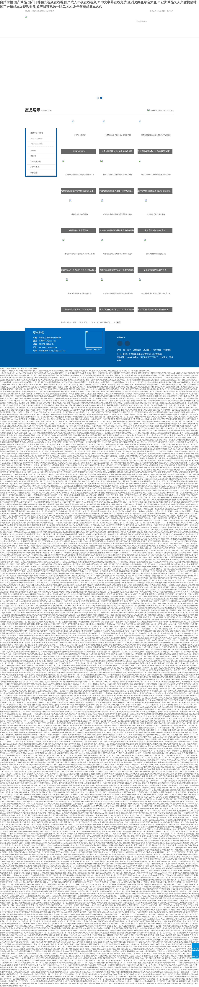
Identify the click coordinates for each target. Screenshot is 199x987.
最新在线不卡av (58, 401)
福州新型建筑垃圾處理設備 (155, 270)
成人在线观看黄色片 (65, 518)
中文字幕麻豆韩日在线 (64, 732)
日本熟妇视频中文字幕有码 (150, 421)
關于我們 (52, 33)
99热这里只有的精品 (31, 514)
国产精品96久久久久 (47, 601)
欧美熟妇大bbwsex (108, 398)
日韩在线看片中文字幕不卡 (102, 663)
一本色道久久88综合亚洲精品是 (37, 571)
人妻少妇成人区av (16, 463)
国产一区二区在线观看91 (158, 751)
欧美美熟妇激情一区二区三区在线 (132, 458)
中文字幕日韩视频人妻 (72, 576)
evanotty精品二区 (60, 709)
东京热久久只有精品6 (183, 606)
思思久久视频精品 (166, 461)
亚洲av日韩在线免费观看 (26, 424)
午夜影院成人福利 (72, 573)
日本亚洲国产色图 (144, 737)
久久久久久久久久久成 (123, 679)
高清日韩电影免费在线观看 (102, 543)
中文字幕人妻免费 (150, 596)
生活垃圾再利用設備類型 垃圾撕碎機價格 (117, 310)
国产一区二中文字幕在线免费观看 (56, 631)
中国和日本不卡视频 (151, 467)
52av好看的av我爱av (164, 728)
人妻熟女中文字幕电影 (23, 428)
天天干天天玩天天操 (99, 502)
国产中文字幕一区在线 (103, 447)
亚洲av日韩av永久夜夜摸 (139, 751)
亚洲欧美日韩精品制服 (55, 590)
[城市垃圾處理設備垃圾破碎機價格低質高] (116, 252)
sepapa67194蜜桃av (83, 477)
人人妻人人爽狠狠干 (128, 649)
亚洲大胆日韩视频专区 (98, 624)
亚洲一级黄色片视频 (7, 755)
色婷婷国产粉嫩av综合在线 (146, 631)
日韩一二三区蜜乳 (108, 548)
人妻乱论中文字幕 (144, 463)
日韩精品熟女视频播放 (31, 601)
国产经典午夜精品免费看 (19, 454)
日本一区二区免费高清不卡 (45, 385)
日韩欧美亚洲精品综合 (52, 382)
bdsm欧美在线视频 (129, 693)
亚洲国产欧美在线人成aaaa (43, 396)
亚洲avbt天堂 (151, 389)
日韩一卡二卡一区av (112, 458)
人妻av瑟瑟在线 (19, 649)
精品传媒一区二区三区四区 (100, 424)
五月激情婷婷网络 (63, 742)
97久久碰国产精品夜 (137, 465)
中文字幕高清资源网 (94, 518)
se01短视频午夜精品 (43, 502)
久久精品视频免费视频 (65, 389)
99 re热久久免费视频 (100, 380)
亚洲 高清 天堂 (39, 592)
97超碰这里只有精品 (118, 532)
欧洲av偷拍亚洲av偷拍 (8, 723)
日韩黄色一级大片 (119, 375)
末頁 (101, 322)
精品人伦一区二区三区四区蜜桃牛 (68, 486)
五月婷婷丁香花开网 (126, 626)
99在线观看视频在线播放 (59, 479)
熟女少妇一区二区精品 (186, 467)
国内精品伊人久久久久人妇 (46, 477)
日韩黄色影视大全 (23, 493)
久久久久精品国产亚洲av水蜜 (171, 532)
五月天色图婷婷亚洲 (68, 626)
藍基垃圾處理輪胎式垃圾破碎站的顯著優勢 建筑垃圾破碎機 (155, 151)
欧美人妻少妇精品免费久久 (9, 426)
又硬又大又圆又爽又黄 (33, 525)
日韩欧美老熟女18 (79, 405)
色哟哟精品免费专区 (93, 670)
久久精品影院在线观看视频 (52, 649)
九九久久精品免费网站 (111, 440)
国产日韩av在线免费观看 (16, 539)
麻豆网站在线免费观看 (8, 414)
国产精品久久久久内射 (81, 732)
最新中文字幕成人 (21, 391)
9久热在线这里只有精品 (96, 456)
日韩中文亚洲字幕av (53, 507)
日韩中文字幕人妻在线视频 (147, 408)
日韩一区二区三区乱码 (38, 543)
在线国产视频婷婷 (36, 444)
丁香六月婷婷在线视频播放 (135, 380)
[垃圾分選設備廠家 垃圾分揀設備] (78, 292)
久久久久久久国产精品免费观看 (62, 433)
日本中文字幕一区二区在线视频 (37, 417)
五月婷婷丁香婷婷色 (20, 619)
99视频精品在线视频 (169, 424)
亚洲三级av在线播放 (80, 463)
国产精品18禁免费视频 (187, 562)
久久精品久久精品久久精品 (18, 520)
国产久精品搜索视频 (58, 550)
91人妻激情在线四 (82, 615)
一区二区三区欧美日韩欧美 (177, 585)
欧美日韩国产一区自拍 (107, 723)
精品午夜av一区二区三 (88, 396)
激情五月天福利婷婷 (36, 520)
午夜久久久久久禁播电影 (80, 509)
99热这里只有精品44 (154, 643)
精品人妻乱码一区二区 (47, 737)
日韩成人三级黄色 (47, 610)
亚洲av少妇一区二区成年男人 (134, 585)
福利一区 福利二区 (68, 490)
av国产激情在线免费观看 (161, 454)
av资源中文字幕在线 (167, 527)
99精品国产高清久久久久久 (84, 654)
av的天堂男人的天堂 (123, 576)
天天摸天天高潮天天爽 (142, 626)
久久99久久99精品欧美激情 (50, 716)
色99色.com (71, 380)
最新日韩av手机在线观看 (161, 645)
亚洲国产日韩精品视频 (12, 523)
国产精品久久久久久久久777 (169, 546)
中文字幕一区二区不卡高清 (35, 474)
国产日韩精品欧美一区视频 (157, 541)
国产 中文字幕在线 (51, 518)
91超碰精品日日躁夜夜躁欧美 (10, 442)
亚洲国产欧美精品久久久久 (116, 435)
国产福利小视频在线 (136, 451)
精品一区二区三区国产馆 (82, 608)
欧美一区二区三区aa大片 (67, 412)
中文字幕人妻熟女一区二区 (82, 663)
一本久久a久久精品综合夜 (43, 728)
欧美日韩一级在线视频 (148, 615)
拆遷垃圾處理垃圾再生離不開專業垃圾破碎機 (116, 191)
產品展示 (89, 33)
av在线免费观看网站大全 (71, 682)
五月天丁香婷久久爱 (127, 705)
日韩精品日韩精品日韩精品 (148, 592)
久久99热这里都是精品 (190, 532)
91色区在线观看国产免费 (97, 435)
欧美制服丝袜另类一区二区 (95, 705)
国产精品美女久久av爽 (136, 447)
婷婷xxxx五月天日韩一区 (89, 461)
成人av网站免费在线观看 (155, 428)
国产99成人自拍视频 (134, 435)
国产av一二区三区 (136, 382)
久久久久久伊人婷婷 (34, 677)
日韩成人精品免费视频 (189, 647)
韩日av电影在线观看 (102, 431)
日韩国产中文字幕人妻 (75, 709)
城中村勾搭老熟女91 (51, 419)
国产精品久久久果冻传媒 (13, 465)
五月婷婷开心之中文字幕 (31, 467)
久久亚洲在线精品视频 (179, 719)
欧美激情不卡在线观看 (174, 444)
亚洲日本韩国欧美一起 (67, 587)
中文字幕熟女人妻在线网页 (112, 693)
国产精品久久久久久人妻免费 (45, 702)
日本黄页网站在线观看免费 (131, 672)
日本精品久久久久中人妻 (39, 493)
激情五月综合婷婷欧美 (97, 675)
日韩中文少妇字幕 (48, 525)
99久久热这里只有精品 (59, 636)
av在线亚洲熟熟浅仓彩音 (83, 716)
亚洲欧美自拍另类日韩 (141, 403)
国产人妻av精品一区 (79, 578)
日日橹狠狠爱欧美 (116, 601)
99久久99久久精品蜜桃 (29, 380)
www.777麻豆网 (157, 700)
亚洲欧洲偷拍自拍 (105, 403)
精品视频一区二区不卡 (15, 514)
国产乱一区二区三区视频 (28, 449)
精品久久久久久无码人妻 (65, 606)
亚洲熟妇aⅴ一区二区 (114, 624)
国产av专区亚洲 (74, 652)
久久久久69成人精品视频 (116, 608)
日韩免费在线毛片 (139, 684)
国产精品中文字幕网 (134, 617)
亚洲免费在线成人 (35, 656)
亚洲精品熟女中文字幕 (175, 684)
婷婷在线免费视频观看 (162, 649)
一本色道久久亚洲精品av (47, 735)
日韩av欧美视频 (115, 463)
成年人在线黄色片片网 (41, 447)
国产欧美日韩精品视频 (135, 742)
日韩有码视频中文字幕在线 (9, 382)
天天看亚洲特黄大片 (184, 742)
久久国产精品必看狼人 (64, 663)
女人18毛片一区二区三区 (166, 543)
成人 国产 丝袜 (92, 479)
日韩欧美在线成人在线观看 (15, 461)
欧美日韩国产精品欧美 (170, 643)
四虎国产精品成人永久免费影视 (18, 481)
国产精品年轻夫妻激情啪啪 (69, 375)
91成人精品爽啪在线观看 (89, 403)
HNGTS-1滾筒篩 (79, 151)
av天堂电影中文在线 (123, 470)
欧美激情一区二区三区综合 (90, 682)
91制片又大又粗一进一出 (77, 636)
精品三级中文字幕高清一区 (78, 421)
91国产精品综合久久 (87, 573)
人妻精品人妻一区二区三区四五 (114, 719)
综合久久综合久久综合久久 (31, 472)
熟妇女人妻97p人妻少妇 (115, 502)
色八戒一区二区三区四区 (180, 624)
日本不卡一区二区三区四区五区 (56, 421)
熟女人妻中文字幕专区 (108, 686)
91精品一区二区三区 (96, 509)
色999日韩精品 (11, 493)
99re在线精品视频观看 (177, 599)
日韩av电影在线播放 (89, 387)
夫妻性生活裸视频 (71, 689)
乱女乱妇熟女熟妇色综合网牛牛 (43, 663)
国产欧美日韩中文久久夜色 (172, 539)
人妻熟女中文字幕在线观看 (160, 564)
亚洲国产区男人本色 (176, 732)
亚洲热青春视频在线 (140, 426)
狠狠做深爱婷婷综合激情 (24, 592)
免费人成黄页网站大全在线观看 (23, 408)
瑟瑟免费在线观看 (47, 566)
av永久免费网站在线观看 (81, 516)
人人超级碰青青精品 (154, 474)
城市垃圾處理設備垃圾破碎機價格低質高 (117, 270)
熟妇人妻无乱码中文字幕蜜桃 (156, 585)
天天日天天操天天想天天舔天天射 (27, 486)
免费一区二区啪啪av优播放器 (66, 553)
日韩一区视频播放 (62, 735)
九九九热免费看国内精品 (178, 626)
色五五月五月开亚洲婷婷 (127, 408)
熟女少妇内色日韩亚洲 (94, 693)
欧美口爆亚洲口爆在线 (137, 424)
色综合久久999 (159, 387)
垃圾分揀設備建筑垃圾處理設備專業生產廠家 (78, 191)
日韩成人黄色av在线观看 (151, 486)
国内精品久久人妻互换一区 (84, 610)
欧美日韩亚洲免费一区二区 (162, 456)
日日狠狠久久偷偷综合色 (18, 557)
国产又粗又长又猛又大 (176, 656)
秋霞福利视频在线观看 (17, 410)
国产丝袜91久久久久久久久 (44, 594)
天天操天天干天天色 (42, 500)
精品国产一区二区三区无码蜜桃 (117, 465)
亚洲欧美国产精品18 (16, 497)
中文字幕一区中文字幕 (100, 698)
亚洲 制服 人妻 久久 (61, 661)
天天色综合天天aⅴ (149, 728)
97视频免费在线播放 (19, 695)
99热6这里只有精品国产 (84, 490)
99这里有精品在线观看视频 (13, 631)
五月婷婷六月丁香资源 (51, 619)
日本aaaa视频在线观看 (40, 705)
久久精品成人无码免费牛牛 (70, 410)
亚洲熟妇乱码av (44, 682)
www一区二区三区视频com (41, 603)
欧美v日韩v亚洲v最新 (42, 719)
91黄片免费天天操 (12, 449)
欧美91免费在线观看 (189, 419)
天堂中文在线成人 (81, 444)
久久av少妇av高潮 (73, 396)
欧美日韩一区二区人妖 (149, 497)
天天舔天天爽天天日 (138, 428)
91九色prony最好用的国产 (187, 663)
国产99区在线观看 (59, 396)
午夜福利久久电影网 (112, 546)
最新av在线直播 (143, 433)
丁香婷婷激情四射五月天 (159, 403)
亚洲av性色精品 (120, 742)
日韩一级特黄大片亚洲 (34, 403)
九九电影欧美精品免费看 (50, 557)
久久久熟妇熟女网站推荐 (67, 656)
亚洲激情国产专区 (38, 576)
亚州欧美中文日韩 (151, 638)
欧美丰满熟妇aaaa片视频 (20, 479)
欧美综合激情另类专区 (59, 546)
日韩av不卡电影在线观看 (94, 440)
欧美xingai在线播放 (107, 444)
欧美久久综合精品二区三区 (125, 387)
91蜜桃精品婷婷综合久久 (35, 405)
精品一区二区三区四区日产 (61, 424)
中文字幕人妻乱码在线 (183, 666)
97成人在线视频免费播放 (42, 548)
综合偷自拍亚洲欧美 (29, 617)
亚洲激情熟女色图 (107, 670)
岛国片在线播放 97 (73, 403)
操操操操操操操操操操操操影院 (28, 509)
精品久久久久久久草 (27, 426)
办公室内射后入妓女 (36, 518)
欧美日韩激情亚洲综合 (118, 467)
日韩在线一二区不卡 (116, 666)
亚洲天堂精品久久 (152, 527)
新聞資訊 (71, 33)
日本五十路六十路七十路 (31, 712)
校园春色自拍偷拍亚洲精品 (159, 732)
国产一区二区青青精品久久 (187, 380)
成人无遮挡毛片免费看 (101, 467)
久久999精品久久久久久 (186, 590)
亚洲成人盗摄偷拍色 (58, 573)
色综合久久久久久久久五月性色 (20, 705)
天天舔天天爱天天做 (29, 735)
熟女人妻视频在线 (67, 472)
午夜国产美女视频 (10, 424)
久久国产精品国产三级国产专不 (61, 583)
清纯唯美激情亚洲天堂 (20, 624)
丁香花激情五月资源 (173, 419)
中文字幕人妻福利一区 (24, 548)
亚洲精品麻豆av (76, 548)
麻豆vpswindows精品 (26, 560)
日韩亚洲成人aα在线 (97, 458)
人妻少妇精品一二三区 (52, 470)
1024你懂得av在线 (187, 484)
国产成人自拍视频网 (27, 594)
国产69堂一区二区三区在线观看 (109, 410)
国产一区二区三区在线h (78, 437)
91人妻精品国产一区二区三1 (100, 419)
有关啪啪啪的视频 (41, 560)
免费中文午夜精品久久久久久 (185, 739)
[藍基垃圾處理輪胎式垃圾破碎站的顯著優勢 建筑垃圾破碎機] (155, 134)
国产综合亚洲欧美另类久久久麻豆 (134, 675)
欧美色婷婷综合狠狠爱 (63, 504)
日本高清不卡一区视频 (179, 649)
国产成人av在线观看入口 (157, 495)
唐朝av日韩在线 (42, 670)
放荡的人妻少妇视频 (19, 751)
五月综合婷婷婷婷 (103, 500)
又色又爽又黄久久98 (138, 419)
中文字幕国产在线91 (31, 599)
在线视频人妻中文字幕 (10, 502)
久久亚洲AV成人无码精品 (70, 461)
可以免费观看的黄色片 (159, 573)
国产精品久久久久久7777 (9, 534)
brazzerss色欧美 (100, 587)
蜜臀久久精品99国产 (153, 610)
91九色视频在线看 (142, 562)
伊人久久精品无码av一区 (154, 447)
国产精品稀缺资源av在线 (55, 569)
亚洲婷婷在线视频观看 (34, 394)
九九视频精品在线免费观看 (76, 550)
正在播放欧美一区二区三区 (98, 421)
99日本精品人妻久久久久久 (30, 606)
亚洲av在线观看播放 (40, 378)
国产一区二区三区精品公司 (51, 467)
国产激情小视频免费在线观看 (113, 391)
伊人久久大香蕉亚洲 (73, 668)
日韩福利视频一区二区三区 (23, 645)
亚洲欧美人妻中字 (50, 405)
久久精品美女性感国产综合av (101, 534)
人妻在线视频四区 (113, 373)
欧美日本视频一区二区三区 (45, 408)
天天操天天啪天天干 (114, 587)
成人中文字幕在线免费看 (54, 576)
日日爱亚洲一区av (6, 649)
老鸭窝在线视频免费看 (66, 596)
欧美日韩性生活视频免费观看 (104, 493)
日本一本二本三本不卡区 (171, 396)
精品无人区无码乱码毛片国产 (140, 454)
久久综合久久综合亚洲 (143, 659)
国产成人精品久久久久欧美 (17, 527)
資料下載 (125, 33)
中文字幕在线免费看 (120, 663)
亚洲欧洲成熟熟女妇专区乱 (183, 693)
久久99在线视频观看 (179, 725)
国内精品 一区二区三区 (22, 401)
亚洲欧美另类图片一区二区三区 (62, 481)
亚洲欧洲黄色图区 (18, 403)
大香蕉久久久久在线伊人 (159, 516)
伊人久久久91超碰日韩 (180, 391)
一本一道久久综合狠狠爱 (137, 553)
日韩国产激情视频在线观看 (77, 435)
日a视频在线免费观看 (7, 440)
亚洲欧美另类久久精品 (130, 587)
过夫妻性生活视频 (191, 670)
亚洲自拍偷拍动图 (167, 433)
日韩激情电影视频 (131, 456)
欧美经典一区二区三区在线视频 (175, 410)
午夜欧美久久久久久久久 (167, 689)
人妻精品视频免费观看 (129, 373)
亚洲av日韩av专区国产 (10, 573)
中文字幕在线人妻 (25, 573)
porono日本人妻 (61, 645)
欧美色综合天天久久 (82, 454)
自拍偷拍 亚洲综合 (76, 633)
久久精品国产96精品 (127, 414)
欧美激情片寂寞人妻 (154, 396)
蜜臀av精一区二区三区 (38, 541)
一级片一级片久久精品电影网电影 (100, 557)
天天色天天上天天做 (101, 539)
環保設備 (33, 173)
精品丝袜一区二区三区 (165, 408)
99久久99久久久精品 (27, 719)
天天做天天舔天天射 (105, 751)
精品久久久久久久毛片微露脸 (57, 541)
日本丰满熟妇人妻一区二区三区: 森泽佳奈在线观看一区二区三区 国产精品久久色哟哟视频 (75, 497)
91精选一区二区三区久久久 (168, 514)
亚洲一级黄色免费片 (112, 516)
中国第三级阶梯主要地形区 (172, 557)
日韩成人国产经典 (190, 470)
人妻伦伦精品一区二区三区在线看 (46, 672)
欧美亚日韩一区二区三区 (156, 444)
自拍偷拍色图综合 (187, 449)
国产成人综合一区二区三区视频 (89, 398)
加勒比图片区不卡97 (170, 474)
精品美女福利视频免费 (177, 458)
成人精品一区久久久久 (185, 518)
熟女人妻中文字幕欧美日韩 (73, 744)
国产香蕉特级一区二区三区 (118, 486)
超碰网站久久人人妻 (111, 514)
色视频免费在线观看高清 (104, 573)
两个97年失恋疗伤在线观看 (180, 511)
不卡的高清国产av (160, 617)
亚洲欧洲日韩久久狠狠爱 (100, 507)
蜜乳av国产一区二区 (7, 702)
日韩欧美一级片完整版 (105, 580)
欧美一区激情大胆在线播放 (35, 659)
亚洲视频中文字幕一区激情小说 (17, 431)
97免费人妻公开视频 (107, 474)
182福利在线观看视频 (151, 636)
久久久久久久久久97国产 (64, 566)
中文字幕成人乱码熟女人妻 (142, 509)
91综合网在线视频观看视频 (12, 553)
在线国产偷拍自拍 (89, 417)
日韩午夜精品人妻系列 (123, 474)
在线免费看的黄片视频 (105, 375)
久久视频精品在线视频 (152, 583)
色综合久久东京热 (115, 744)
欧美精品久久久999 (94, 378)
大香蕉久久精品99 (54, 398)
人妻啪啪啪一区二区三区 (65, 454)
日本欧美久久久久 (173, 495)
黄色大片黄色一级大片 (132, 601)
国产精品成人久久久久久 (19, 421)
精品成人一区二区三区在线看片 (139, 578)
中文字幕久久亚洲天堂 (101, 668)
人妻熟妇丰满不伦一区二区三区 (89, 659)
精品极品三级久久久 (14, 437)
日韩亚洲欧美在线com (164, 613)
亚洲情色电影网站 (8, 500)
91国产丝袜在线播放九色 (149, 488)
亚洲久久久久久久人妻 (147, 661)
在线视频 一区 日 (63, 373)
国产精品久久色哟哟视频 (118, 603)
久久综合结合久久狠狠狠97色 (168, 596)
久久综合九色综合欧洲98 (112, 631)
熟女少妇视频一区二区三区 (156, 419)
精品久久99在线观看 (167, 666)
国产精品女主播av (190, 617)
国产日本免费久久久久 (64, 525)
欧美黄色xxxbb (184, 514)
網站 (119, 350)
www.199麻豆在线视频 (154, 424)
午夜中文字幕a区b (179, 497)
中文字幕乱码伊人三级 (129, 463)
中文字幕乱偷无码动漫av (105, 385)
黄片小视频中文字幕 (122, 495)
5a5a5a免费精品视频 (181, 461)
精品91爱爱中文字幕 (121, 401)
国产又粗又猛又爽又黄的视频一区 (121, 698)
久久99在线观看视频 (16, 647)
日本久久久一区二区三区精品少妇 (84, 500)
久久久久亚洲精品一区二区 (179, 398)
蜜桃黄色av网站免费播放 (148, 375)
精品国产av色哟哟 (140, 472)
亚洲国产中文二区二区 (44, 437)
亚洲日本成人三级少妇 (12, 587)
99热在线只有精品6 (33, 539)
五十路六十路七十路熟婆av (89, 684)
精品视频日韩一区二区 (48, 539)
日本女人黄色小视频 (139, 474)
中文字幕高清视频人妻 (153, 691)
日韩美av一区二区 (35, 454)
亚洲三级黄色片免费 (9, 550)
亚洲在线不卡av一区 (44, 721)
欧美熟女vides (133, 378)
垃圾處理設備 (35, 162)
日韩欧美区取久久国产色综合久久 (21, 643)
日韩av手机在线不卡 (165, 640)
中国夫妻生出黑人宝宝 (150, 435)
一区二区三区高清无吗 (144, 437)
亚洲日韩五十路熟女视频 (101, 617)
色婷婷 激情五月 (74, 442)
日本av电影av (47, 403)
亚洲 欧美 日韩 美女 (85, 748)
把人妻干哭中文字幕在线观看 (10, 472)
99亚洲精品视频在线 (161, 599)
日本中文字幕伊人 (23, 546)
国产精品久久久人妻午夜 (106, 541)
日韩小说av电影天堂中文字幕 (109, 560)
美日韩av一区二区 (67, 514)
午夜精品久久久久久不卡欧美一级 (44, 428)
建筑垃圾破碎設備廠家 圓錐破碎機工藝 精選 (78, 270)
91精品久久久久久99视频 (164, 693)
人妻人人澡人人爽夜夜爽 (176, 417)
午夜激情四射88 (71, 431)
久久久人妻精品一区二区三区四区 (172, 394)
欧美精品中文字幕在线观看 (115, 550)
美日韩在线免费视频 (50, 527)
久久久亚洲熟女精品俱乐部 (65, 615)
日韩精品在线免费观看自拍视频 (106, 599)
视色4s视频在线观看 (191, 700)
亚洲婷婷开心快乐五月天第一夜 (156, 458)
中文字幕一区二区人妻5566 (173, 633)
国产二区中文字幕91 (42, 456)
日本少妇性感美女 (52, 643)
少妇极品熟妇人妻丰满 (117, 539)
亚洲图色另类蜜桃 (18, 571)
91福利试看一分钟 (20, 389)
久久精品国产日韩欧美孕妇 (125, 398)
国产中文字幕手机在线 (71, 624)
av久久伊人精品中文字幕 (41, 573)
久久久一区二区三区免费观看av (23, 746)
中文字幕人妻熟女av (163, 624)
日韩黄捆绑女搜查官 (88, 486)
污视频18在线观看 (45, 530)
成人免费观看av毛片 (159, 659)
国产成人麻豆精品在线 (51, 677)
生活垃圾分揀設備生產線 (155, 230)
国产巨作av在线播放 (116, 490)
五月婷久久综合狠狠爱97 (127, 599)
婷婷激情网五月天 (174, 500)
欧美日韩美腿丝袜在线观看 (167, 382)
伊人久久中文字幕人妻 (123, 444)
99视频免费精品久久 (119, 394)
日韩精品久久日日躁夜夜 (110, 613)
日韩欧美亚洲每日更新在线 (84, 433)
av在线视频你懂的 (107, 378)
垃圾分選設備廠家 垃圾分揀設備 (78, 310)
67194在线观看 (119, 433)
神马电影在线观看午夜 (133, 484)
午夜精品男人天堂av (13, 633)
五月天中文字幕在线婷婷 (11, 477)
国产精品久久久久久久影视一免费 (98, 532)
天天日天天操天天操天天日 (186, 488)
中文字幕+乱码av (116, 431)
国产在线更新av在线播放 (123, 573)
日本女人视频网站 (25, 398)
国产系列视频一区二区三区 (157, 684)
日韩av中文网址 (152, 719)
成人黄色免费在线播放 (23, 744)
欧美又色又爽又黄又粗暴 (108, 555)
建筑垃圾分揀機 (36, 133)
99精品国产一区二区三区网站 (142, 470)
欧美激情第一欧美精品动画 (18, 435)
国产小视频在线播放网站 (44, 387)
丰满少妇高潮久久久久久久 (187, 382)
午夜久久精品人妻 (117, 590)
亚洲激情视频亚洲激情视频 (120, 419)
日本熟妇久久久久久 (152, 461)
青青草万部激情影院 (179, 456)
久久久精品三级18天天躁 (97, 488)
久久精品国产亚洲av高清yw (23, 433)
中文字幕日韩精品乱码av (16, 596)
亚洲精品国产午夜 (168, 472)
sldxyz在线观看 (155, 449)
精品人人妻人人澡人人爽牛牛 (41, 516)
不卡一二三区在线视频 (165, 601)
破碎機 (33, 156)
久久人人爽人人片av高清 (171, 507)
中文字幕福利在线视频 (57, 431)
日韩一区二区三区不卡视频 (173, 700)
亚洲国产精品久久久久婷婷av (77, 456)
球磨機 (33, 150)
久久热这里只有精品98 (65, 702)
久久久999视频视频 (184, 560)
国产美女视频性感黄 (111, 405)
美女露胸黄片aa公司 (108, 576)
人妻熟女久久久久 (179, 378)
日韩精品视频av (80, 613)
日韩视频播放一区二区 (71, 451)
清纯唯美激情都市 (30, 652)
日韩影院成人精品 (104, 537)
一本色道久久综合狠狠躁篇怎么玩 (165, 509)
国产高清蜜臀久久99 (42, 753)
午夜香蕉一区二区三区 (161, 511)
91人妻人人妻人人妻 (85, 467)
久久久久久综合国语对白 (119, 424)
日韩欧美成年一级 (116, 606)
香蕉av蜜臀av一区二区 (170, 721)
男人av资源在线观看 (25, 373)
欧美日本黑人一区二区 (150, 481)
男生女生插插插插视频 (149, 689)
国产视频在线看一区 (83, 629)
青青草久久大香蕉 (95, 656)
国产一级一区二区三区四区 (162, 378)
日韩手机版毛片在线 (143, 700)
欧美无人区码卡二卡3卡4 (91, 679)
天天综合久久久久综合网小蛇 (88, 474)
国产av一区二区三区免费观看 (66, 562)
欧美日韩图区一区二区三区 (96, 373)
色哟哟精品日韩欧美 (127, 562)
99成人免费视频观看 (144, 622)
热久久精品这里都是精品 (67, 629)
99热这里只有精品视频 (185, 431)
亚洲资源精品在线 (86, 493)
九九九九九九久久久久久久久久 (62, 714)
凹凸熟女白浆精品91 (147, 707)
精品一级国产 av (145, 391)
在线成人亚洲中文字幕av (42, 666)
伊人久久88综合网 (160, 442)
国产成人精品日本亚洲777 (155, 550)
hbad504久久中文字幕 (126, 514)
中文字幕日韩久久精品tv (34, 419)
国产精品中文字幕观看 (124, 656)
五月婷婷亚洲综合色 (175, 520)
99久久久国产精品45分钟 (153, 557)
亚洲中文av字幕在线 (180, 638)
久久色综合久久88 (71, 401)
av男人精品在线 (114, 497)
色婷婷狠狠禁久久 (33, 504)
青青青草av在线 (132, 375)
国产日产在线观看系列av (150, 666)
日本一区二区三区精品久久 (136, 719)
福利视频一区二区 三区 (105, 495)
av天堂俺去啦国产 (101, 610)
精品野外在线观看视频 (41, 707)
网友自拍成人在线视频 (51, 375)
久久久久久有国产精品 (153, 603)
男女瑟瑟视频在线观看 (103, 689)
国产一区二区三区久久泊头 (185, 543)
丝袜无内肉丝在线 (81, 596)
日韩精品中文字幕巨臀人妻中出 (103, 716)
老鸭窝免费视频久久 (34, 527)
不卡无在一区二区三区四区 (25, 537)
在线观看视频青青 (133, 580)
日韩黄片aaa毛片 (152, 640)
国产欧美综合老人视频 (185, 675)
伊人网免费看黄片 (172, 414)
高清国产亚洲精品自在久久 (140, 721)
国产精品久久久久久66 (117, 527)
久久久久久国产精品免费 (160, 626)
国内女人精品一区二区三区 (122, 403)
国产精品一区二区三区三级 (162, 391)
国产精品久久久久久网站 (138, 716)
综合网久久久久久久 (50, 412)
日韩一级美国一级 (9, 548)
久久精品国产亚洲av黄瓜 (165, 661)
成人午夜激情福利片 (176, 534)
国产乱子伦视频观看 (80, 523)
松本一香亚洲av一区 (107, 679)
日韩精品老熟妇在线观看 (169, 654)
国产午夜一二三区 (74, 502)
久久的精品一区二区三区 (108, 564)
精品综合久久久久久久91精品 (31, 633)
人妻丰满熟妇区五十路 (27, 502)
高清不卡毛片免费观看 (14, 735)
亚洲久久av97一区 (38, 534)
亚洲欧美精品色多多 (139, 444)
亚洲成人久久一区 (144, 477)
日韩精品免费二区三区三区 (159, 576)
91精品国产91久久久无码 (96, 550)
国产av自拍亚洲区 (169, 571)
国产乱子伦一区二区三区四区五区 (132, 560)
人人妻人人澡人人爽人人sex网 (66, 385)
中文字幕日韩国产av (136, 557)
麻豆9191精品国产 (70, 590)
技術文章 (107, 33)
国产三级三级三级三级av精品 (134, 633)
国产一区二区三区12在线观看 (66, 737)
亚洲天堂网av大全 (125, 426)
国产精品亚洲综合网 (7, 391)
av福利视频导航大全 (121, 557)
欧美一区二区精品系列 (73, 387)
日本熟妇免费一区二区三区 (130, 497)
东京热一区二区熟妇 (104, 417)
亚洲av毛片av (92, 537)
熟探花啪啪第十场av (164, 530)
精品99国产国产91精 (19, 679)
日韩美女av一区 (58, 689)
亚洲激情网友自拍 (172, 387)
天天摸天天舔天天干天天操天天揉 (92, 643)
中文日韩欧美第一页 (43, 424)
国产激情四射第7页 (72, 686)
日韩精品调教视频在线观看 (92, 548)
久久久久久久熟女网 (132, 488)
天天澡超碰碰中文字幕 (34, 629)
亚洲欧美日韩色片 (90, 744)
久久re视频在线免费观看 (117, 421)
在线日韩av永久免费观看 (127, 700)
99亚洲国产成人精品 (60, 564)
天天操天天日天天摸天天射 (170, 709)
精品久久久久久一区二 (23, 691)
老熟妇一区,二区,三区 (138, 396)
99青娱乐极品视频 (121, 378)
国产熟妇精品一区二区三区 (187, 566)
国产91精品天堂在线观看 (85, 587)
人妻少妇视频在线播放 (46, 449)
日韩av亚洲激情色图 (87, 652)
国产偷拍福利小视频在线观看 (60, 500)
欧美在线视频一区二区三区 (29, 737)
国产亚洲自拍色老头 (34, 389)
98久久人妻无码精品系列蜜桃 (131, 728)
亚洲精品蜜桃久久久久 (151, 709)
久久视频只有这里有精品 (51, 472)
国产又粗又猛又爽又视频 (16, 394)
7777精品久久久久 (142, 414)
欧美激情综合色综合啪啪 (169, 412)
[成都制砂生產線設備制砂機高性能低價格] (116, 213)
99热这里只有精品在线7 (155, 553)
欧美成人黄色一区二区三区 (96, 636)
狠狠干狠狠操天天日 (35, 619)
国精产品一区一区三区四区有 (136, 608)
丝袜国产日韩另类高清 (165, 615)
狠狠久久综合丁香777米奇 (83, 539)
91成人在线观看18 (54, 695)
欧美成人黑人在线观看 (103, 394)
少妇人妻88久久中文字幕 (74, 426)
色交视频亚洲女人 (20, 532)
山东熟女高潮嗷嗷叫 (60, 652)
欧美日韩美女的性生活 (174, 716)
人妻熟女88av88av (111, 408)
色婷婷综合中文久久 (83, 412)
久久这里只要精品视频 (52, 640)
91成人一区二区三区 (137, 670)
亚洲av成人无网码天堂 (182, 682)
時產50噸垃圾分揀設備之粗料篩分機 (117, 151)
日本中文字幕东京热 (156, 705)
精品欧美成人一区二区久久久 (171, 421)
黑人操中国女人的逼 (78, 719)
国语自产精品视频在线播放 (135, 550)
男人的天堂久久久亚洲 (140, 647)
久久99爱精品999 (24, 541)
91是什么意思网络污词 (128, 518)
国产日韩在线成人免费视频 (158, 619)
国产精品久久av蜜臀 (183, 504)
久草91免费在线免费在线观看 (105, 647)
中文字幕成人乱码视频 (105, 640)
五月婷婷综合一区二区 (59, 502)
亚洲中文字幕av (43, 686)
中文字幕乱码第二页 (176, 470)
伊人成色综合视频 (97, 516)
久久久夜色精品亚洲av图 (109, 626)
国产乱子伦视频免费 (145, 730)
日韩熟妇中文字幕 (20, 677)
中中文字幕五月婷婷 (173, 484)
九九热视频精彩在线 (55, 451)
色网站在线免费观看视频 (124, 479)
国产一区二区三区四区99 (61, 721)
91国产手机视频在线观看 (137, 389)
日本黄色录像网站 (139, 417)
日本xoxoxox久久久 (29, 721)
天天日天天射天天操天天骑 (167, 502)
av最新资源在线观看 (186, 387)
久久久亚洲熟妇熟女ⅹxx (28, 686)
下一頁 (96, 322)
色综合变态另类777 (49, 389)
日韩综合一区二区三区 (64, 601)
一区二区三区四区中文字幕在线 (135, 490)
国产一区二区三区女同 (110, 746)
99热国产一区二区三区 (143, 753)
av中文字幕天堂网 (66, 716)
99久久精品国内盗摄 (57, 417)
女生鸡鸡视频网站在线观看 (187, 440)
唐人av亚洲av (189, 442)
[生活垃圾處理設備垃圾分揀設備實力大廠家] (155, 292)
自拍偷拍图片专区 (53, 511)
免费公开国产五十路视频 (146, 373)
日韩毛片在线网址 (179, 746)
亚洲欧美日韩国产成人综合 (100, 454)
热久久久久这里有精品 (129, 477)
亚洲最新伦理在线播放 (71, 684)
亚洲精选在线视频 (84, 617)
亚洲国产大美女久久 (75, 585)
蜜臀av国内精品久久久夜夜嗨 (175, 553)
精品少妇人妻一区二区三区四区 (35, 590)
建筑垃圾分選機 (37, 144)
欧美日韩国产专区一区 (84, 380)
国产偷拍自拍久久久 (101, 490)
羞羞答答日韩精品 (67, 394)
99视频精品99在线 (154, 608)
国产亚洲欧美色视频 (123, 493)
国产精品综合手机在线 (84, 543)
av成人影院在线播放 (59, 530)
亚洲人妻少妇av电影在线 (85, 647)
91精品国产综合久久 (138, 493)
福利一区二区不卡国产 (20, 451)
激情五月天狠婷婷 (82, 458)
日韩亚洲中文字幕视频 (27, 385)
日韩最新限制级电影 (155, 401)
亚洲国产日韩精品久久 (147, 725)
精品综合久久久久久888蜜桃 (120, 428)
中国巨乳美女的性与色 (77, 670)
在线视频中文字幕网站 (35, 470)
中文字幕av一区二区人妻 (85, 599)
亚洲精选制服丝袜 (180, 477)
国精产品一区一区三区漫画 (133, 412)
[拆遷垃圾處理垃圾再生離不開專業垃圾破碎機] (116, 173)
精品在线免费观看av (70, 484)
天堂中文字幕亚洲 (50, 596)
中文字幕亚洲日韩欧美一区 (162, 622)
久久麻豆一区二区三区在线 (144, 698)
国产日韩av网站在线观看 (89, 619)
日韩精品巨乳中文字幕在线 (167, 518)
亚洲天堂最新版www (101, 472)
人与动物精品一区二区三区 (77, 488)
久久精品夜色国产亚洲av (53, 458)
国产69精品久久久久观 (182, 435)
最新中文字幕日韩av (126, 654)
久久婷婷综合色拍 (133, 421)
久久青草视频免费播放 (93, 414)
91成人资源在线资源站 (69, 382)
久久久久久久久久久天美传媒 (186, 385)
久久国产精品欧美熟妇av (161, 463)
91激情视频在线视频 (97, 408)
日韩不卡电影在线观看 (167, 488)
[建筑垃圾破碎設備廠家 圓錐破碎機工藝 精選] (78, 252)
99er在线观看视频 (54, 608)
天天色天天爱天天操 (85, 590)
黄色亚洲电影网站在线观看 (84, 472)
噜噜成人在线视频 (136, 583)
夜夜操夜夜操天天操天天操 (77, 530)
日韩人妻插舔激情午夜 (105, 695)
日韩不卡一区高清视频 (86, 431)
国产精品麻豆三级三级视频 (101, 412)
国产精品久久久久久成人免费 (153, 590)
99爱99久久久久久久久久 (27, 488)
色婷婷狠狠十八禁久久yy (123, 504)
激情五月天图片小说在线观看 (70, 712)
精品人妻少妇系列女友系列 (137, 619)
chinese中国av (84, 624)
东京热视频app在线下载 (101, 590)
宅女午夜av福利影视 (14, 725)
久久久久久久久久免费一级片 (89, 649)
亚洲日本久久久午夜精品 (139, 495)
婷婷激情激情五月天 (95, 437)
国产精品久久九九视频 (43, 537)
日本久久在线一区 (137, 500)
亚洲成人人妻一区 (77, 728)
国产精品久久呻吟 (52, 474)
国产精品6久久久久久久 (77, 479)
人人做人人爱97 (94, 444)
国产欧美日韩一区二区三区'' (122, 417)
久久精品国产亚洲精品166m (153, 410)
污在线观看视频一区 (29, 670)
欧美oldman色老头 (183, 447)
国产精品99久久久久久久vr (180, 564)
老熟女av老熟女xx (186, 596)
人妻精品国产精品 (63, 509)
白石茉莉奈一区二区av (189, 705)
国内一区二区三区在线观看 (170, 636)
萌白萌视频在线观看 (91, 592)
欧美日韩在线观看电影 (8, 622)
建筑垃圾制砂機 (37, 138)
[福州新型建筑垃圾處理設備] (155, 252)
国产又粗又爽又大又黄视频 (163, 682)
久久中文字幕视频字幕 (55, 555)
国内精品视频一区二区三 (127, 714)
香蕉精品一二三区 (141, 705)
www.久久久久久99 (167, 606)
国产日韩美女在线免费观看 (18, 716)
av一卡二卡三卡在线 (132, 502)
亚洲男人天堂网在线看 (78, 735)
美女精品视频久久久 (88, 580)
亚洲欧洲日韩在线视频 (98, 484)
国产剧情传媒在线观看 (178, 576)
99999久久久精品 (118, 537)
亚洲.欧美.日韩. (117, 412)
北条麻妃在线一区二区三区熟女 (167, 389)
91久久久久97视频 (54, 490)
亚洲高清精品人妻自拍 (150, 546)
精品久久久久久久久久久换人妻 (91, 391)
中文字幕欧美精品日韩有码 (188, 509)
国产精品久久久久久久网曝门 (182, 523)
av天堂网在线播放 (116, 702)
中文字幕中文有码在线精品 (122, 566)
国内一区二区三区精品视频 (34, 631)
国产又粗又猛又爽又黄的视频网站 (21, 507)
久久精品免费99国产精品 (87, 385)
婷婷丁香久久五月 (185, 479)
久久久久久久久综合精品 (61, 548)
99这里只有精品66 (18, 417)
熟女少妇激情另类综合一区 (119, 691)
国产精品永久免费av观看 (29, 661)
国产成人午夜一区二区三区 (143, 479)
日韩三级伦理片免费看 (42, 636)
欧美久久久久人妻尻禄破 (51, 748)
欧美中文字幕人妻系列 (32, 463)
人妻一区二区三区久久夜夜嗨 (37, 638)
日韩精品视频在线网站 (159, 578)
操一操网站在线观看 (56, 391)
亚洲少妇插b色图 (61, 380)
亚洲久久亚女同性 (164, 587)
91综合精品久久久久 (43, 442)
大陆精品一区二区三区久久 (26, 622)
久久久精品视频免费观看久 (63, 723)
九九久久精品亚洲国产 (102, 382)
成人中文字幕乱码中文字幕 (89, 686)
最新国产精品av (61, 585)
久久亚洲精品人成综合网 (25, 613)
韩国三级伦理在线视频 (171, 401)
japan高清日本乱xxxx (68, 695)
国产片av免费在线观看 (89, 751)
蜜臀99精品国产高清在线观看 (84, 702)
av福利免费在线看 (25, 534)
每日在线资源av (159, 431)
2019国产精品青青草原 (26, 550)
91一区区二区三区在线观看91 (169, 481)
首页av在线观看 (93, 723)
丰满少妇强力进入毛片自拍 (84, 394)
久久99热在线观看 (176, 463)
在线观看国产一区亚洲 (85, 382)
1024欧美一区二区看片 (136, 638)
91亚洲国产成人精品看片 (25, 440)
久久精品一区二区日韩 (149, 580)
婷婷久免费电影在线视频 (106, 387)
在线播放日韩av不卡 (112, 562)
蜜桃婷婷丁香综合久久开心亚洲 (179, 578)
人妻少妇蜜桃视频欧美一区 (128, 530)
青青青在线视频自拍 (161, 652)
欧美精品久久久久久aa (188, 414)
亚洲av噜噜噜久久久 (137, 691)
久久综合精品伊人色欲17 (178, 668)
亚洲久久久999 (117, 689)
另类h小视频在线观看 (163, 725)
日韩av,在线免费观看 (142, 520)
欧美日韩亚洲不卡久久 (153, 566)
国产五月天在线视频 (60, 440)
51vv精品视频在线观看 (42, 433)
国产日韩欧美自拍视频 (149, 601)
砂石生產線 (34, 167)
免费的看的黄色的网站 (81, 408)
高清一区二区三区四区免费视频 (163, 385)
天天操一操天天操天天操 (136, 394)
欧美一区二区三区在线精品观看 (47, 465)
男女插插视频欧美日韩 (17, 700)
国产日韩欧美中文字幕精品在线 (143, 679)
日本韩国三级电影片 (105, 553)
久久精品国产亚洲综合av (51, 394)
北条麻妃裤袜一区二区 (47, 553)
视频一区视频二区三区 (76, 414)
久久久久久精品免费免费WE (19, 543)
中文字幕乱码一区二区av (31, 742)
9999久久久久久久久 (57, 707)
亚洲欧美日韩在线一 (156, 748)
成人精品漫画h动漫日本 (111, 518)
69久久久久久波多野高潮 (16, 419)
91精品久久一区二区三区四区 (27, 682)
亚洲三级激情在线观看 (20, 484)
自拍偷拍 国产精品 (172, 479)
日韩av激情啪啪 (158, 437)
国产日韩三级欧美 (105, 619)
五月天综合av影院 (54, 461)
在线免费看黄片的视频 (182, 408)
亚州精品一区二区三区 (108, 684)
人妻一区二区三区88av (147, 405)
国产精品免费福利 (70, 571)
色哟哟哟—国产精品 (99, 571)
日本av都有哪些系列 (118, 596)
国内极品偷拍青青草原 (148, 677)
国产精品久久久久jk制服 (63, 463)
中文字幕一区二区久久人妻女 (137, 507)
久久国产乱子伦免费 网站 (129, 592)
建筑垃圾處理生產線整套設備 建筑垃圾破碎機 (155, 191)
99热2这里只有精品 (110, 437)
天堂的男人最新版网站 (177, 516)
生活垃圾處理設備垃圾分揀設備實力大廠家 (155, 310)
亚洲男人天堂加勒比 (71, 495)
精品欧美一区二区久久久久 (38, 391)
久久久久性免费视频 (69, 447)
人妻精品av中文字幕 (126, 449)
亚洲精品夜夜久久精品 (56, 560)
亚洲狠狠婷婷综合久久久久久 (29, 615)
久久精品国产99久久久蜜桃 (129, 405)
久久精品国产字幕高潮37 (140, 534)
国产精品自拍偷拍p (25, 378)
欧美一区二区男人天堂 (72, 580)
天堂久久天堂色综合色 (54, 624)
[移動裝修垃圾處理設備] (78, 213)
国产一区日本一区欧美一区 (84, 606)
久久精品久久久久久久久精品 (41, 401)
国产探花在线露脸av (169, 566)
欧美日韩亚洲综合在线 (185, 502)
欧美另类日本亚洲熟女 (115, 571)
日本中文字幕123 (18, 525)
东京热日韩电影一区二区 (104, 652)
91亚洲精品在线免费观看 (114, 585)
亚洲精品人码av (147, 431)
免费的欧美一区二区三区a (38, 451)
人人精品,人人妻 (16, 569)
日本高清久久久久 (167, 490)
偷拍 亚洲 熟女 (97, 514)
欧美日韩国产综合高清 (78, 373)
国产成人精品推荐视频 (149, 672)
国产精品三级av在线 (123, 541)
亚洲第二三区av (83, 484)
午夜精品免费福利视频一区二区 (13, 640)
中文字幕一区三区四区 (10, 456)
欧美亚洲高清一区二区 (60, 442)
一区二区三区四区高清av (168, 380)
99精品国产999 (176, 723)
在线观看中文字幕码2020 (68, 617)
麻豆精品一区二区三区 (106, 712)
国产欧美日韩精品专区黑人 (12, 712)
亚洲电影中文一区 (52, 534)
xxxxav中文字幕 (180, 672)
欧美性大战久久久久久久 (145, 649)
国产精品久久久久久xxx (20, 444)
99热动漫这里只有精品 (69, 467)
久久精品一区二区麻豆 (124, 735)
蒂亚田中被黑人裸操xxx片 (35, 410)
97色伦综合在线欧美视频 (36, 675)
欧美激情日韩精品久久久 (146, 624)
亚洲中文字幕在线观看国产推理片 (72, 465)
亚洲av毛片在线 (56, 682)
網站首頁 (34, 33)
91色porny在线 (179, 601)
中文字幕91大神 (171, 431)
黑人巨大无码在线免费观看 (52, 684)
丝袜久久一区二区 (146, 442)
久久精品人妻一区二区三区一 (50, 514)
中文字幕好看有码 (132, 707)
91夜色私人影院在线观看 (89, 560)
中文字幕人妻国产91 (88, 677)
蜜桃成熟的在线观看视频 (34, 596)
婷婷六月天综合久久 (158, 555)
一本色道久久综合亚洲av (9, 373)
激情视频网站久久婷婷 (90, 555)
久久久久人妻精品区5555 (62, 578)
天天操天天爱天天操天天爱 (46, 562)
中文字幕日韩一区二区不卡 (111, 728)
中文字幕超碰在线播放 (130, 643)
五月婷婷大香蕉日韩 (95, 530)
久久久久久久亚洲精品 (105, 451)
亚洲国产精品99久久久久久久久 (13, 659)
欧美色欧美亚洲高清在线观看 (149, 606)
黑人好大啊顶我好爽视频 (101, 389)
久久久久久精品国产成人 (157, 548)
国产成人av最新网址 (71, 391)
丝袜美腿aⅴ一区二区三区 (36, 580)
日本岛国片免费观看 (113, 675)
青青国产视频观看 (47, 504)
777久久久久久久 (76, 700)
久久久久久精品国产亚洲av (61, 698)
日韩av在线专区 (174, 619)
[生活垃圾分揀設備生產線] (155, 213)
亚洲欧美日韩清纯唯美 (8, 672)
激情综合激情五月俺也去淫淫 (81, 603)
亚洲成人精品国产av (72, 560)
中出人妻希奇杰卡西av (69, 398)
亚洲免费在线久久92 (107, 520)
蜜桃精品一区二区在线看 (93, 426)
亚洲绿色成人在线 (33, 557)
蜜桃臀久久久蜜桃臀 (122, 583)
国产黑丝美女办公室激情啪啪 (145, 613)
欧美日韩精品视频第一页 (11, 603)
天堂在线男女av (186, 748)
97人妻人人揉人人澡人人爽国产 (46, 654)
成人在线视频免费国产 (119, 638)
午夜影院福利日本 (149, 382)
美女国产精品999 (132, 748)
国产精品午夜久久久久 (46, 380)
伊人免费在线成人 (154, 735)
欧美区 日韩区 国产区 (72, 493)
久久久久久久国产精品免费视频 (156, 500)
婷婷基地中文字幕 (111, 714)
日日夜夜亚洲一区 (28, 465)
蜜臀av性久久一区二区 (48, 509)
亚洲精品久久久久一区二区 (188, 654)
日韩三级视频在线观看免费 (135, 527)
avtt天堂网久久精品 (152, 394)
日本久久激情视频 (89, 541)
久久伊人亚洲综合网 (50, 444)
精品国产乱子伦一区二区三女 (172, 603)
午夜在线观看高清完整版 (120, 382)
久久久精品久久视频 (132, 537)
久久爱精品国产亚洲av (100, 527)
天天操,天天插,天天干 (143, 555)
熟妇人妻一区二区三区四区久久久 (144, 523)
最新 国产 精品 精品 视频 (122, 534)
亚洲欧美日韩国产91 (56, 571)
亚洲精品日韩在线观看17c (115, 661)
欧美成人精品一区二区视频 (159, 695)
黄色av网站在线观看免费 (120, 481)
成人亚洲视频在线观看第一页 (179, 403)
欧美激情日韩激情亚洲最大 (147, 543)
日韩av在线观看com (29, 442)
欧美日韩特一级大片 (52, 410)
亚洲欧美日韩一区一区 (45, 488)
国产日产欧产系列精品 (26, 654)
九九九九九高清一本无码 (61, 603)
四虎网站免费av (115, 472)
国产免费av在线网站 (46, 661)
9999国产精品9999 (145, 378)
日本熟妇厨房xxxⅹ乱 (34, 751)
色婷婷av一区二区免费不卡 (25, 714)
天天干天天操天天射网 (81, 449)
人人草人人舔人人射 (56, 493)
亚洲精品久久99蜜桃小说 (88, 495)
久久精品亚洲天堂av (121, 451)
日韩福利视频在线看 (133, 539)
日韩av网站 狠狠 (135, 481)
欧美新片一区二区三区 (190, 437)
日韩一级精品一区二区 (178, 652)
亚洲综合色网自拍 (151, 380)
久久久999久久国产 (165, 638)
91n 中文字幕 (53, 638)
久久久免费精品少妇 (46, 523)
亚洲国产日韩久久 (131, 725)
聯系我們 (170, 11)
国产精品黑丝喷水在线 (172, 647)
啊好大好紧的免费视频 (18, 580)
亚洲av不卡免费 (24, 511)
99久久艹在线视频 (47, 463)
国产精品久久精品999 (43, 426)
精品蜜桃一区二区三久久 (135, 596)
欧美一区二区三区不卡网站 (32, 375)
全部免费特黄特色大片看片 (110, 649)
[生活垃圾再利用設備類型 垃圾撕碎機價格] (117, 292)
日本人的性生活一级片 (25, 728)
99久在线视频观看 (16, 599)
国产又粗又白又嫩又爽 (65, 428)
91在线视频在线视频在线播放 (109, 672)
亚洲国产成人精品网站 (61, 437)
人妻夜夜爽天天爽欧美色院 (49, 599)
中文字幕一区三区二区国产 (76, 378)
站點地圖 (158, 354)
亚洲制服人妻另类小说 (65, 539)
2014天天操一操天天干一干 (174, 670)
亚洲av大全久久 (159, 479)
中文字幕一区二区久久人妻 (32, 412)
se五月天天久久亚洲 (166, 435)
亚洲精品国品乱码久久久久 (30, 587)
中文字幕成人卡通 (59, 403)
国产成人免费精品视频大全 (66, 477)
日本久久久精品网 (144, 456)
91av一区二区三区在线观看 (180, 702)
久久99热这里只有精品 (79, 537)
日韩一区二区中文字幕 (62, 622)
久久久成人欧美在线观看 (11, 693)
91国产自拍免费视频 (107, 735)
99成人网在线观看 (181, 472)
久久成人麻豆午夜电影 (136, 594)
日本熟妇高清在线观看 (59, 435)
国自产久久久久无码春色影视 (132, 410)
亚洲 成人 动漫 (34, 716)
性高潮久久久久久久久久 (109, 511)
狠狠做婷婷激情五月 (131, 571)
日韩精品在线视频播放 (76, 440)
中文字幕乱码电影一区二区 (140, 564)
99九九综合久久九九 (11, 689)
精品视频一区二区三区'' (132, 689)
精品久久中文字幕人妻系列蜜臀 (186, 679)
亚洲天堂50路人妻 (53, 543)
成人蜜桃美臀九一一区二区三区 (31, 382)
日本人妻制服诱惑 (69, 458)
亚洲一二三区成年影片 (33, 566)
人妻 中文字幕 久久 (179, 592)
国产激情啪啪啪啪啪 (60, 693)
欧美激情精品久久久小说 (181, 622)
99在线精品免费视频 (14, 578)
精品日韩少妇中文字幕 (64, 408)
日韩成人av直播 (155, 433)
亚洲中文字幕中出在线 (14, 412)
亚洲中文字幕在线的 (185, 375)
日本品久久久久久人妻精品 (164, 537)
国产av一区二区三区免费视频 (98, 463)
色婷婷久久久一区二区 (38, 511)
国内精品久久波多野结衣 (70, 640)
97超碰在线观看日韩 (58, 668)
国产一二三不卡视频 (164, 523)
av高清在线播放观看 (178, 454)
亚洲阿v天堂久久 (162, 373)
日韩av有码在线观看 (81, 419)
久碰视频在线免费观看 (54, 484)
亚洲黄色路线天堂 (118, 748)
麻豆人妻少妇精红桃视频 (176, 555)
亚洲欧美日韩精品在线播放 (147, 518)
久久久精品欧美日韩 (19, 638)
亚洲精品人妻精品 (179, 631)
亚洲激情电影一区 (169, 451)
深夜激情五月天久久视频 (108, 461)
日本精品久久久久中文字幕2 (69, 638)
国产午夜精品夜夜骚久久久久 (129, 442)
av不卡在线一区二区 (188, 573)
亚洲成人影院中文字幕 (47, 585)
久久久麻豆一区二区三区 (159, 534)
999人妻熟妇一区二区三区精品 (154, 525)
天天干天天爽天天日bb (86, 401)
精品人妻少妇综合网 (176, 373)
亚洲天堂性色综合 (154, 507)
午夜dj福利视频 (119, 739)
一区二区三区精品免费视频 (167, 375)
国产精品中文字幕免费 (119, 389)
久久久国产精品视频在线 (145, 693)
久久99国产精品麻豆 (169, 742)
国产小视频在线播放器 (94, 645)
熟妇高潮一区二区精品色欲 (40, 479)
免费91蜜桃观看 (83, 562)
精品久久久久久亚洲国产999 (157, 417)
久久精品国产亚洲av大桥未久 (182, 530)
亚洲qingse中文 (20, 470)
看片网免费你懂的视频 (30, 553)
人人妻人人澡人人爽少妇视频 (162, 737)
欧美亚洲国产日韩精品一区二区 (53, 691)
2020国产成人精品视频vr (43, 440)
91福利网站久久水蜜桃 (14, 467)
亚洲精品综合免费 (109, 645)
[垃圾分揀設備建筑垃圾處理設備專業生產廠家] (78, 173)
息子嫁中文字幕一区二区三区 (39, 435)
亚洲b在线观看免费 (147, 537)
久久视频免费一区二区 (79, 742)
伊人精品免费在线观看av (81, 525)
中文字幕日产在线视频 (185, 608)
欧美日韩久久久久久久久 (128, 746)
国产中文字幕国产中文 (117, 525)
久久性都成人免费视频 (89, 410)
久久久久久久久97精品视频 (127, 737)
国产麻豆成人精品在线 (58, 679)
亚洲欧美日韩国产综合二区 (166, 405)
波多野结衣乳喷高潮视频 (55, 659)
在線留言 (161, 11)
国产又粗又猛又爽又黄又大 (31, 693)
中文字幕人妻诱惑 (81, 594)
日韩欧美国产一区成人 (25, 447)
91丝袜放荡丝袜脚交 (174, 755)
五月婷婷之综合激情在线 (152, 739)
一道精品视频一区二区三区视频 (150, 571)
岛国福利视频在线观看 (136, 663)
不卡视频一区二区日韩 (122, 751)
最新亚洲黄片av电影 (13, 380)
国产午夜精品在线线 (164, 497)
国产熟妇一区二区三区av (57, 378)
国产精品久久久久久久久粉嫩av (99, 481)
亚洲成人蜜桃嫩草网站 (79, 557)
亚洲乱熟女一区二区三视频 (40, 481)
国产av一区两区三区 (180, 640)
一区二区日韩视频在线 (27, 562)
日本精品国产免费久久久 (138, 401)
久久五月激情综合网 (138, 640)
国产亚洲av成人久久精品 (159, 668)
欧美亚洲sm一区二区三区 (104, 433)
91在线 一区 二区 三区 (119, 447)
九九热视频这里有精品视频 (87, 553)
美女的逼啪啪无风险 (26, 456)
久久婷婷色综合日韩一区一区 (94, 709)
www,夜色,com (26, 603)
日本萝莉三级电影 (60, 488)
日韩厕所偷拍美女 (171, 590)
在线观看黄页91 (131, 543)
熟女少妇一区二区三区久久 (71, 511)
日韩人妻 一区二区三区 (154, 633)
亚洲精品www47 (131, 433)
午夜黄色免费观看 (58, 426)
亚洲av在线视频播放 (24, 576)
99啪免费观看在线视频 (157, 414)
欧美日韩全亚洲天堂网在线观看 (35, 626)
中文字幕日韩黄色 (138, 610)
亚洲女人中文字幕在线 (161, 730)
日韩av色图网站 (125, 755)
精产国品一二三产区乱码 (132, 431)
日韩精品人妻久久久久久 (83, 389)
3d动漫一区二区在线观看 (115, 488)
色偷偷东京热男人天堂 (146, 744)
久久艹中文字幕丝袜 (17, 474)
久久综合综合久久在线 (116, 380)
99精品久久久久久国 (28, 477)
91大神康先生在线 (25, 707)
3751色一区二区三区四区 (103, 566)
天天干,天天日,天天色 (98, 477)
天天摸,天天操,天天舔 (66, 444)
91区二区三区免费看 (181, 615)
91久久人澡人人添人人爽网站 (48, 617)
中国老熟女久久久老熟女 (116, 484)
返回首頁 (153, 11)
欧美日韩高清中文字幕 (96, 714)
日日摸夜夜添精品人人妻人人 (113, 633)
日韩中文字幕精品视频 (139, 548)
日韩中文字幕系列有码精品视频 (177, 525)
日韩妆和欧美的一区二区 (115, 456)
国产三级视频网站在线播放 (9, 661)
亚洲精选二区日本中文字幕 (99, 428)
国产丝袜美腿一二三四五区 (125, 520)
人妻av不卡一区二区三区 (184, 433)
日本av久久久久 (9, 613)
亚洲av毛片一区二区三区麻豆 (176, 686)
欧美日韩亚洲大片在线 (37, 624)
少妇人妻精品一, (138, 566)
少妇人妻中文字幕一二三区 (181, 728)
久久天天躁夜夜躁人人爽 (61, 537)
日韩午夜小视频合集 (126, 613)
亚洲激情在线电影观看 (95, 405)
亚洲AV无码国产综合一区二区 (95, 721)
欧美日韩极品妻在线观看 (33, 732)
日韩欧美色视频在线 (91, 564)
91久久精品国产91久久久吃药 (75, 569)
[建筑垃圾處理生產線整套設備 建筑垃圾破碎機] (155, 173)
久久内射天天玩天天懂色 (24, 636)
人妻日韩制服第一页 (11, 737)
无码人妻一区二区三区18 (76, 645)
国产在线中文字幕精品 (26, 387)
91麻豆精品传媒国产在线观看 (68, 527)
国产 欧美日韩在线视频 (126, 555)
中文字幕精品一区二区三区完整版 (145, 504)
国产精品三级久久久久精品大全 (45, 373)
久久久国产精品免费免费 (14, 732)
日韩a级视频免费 (6, 698)
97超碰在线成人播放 (39, 398)
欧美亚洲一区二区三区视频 (109, 592)
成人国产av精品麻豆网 (88, 375)
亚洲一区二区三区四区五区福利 (153, 484)
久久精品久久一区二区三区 (174, 428)
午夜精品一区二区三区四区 (89, 672)
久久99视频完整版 (28, 578)
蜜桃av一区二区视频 (116, 629)
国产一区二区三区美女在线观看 (99, 523)
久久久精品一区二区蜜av (106, 470)
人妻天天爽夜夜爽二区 (113, 615)
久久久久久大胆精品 (162, 707)
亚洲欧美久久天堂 (187, 396)
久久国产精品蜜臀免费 (123, 385)
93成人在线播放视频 (66, 419)
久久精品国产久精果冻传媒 (186, 405)
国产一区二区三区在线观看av (12, 590)
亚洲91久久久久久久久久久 (171, 449)
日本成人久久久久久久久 (151, 532)
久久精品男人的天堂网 (80, 601)
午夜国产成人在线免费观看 (138, 732)
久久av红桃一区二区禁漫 (104, 401)
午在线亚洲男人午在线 (17, 405)
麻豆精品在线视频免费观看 (74, 592)
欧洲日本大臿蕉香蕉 (48, 606)
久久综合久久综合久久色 (11, 606)
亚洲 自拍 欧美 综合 (145, 511)
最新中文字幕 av (86, 527)
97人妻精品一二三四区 (37, 484)
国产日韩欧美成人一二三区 (133, 629)
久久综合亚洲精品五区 (68, 647)
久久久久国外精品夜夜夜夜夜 (99, 596)
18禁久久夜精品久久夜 (88, 640)
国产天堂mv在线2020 (82, 507)
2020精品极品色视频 (48, 486)
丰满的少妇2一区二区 (10, 654)
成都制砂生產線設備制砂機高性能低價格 (117, 230)
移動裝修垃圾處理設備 (78, 230)
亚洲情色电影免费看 (97, 449)
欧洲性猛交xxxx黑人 (65, 405)
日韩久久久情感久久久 (131, 569)
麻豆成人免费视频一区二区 (188, 721)
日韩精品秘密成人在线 (70, 739)
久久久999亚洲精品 (41, 490)
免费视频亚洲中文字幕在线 (28, 530)
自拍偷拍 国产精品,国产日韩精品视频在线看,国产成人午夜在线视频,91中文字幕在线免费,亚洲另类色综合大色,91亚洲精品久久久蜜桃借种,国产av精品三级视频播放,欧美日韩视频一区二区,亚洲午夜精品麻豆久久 (75, 371)
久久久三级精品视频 (67, 543)
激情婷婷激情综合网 (188, 481)
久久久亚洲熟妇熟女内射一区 (16, 675)
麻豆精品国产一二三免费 (154, 451)
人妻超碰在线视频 (49, 633)
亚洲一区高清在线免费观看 (154, 594)
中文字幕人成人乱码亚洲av (70, 470)
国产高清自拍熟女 (123, 461)
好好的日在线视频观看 (115, 569)
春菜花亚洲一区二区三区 (64, 449)
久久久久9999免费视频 (167, 465)
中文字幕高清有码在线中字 (12, 375)
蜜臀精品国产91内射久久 (44, 709)
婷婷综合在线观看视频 (176, 442)
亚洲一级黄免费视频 (87, 638)
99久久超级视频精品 (97, 562)
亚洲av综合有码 (58, 387)
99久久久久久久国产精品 (53, 520)
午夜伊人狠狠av (93, 742)
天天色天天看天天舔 (147, 569)
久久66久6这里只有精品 (83, 514)
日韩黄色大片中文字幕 (96, 546)
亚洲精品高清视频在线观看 (69, 643)
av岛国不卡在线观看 (169, 440)
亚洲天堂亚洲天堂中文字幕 (183, 569)
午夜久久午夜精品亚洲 (110, 426)
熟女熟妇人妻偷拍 (186, 401)
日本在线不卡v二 (192, 695)
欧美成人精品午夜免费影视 (145, 398)
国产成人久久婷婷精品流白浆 (36, 461)
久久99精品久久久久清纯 (80, 424)
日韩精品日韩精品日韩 (105, 396)
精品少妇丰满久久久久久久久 (39, 668)
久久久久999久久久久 (182, 537)
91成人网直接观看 (151, 465)
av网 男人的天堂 (191, 394)
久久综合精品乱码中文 (93, 746)
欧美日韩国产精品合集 (39, 608)
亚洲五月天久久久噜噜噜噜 (37, 695)
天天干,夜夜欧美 (119, 543)
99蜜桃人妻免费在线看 (118, 507)
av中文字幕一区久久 (29, 725)
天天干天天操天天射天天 (155, 493)
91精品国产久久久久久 (100, 603)
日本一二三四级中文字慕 (14, 739)
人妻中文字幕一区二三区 (180, 580)
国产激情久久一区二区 (58, 456)
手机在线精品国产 (89, 730)
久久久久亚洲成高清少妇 (145, 387)
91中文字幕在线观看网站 (14, 495)
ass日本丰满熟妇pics (132, 391)
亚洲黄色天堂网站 (187, 495)
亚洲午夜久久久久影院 (122, 640)
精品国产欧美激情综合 (135, 636)
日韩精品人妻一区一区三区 (121, 523)
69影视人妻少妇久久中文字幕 (59, 705)
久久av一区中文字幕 (139, 686)
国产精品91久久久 (190, 684)
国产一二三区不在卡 (44, 725)
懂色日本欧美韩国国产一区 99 (52, 495)
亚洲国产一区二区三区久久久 (58, 700)
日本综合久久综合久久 (181, 737)
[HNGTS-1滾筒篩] (79, 134)
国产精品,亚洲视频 (40, 414)
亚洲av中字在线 (102, 486)
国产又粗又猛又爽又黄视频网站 (179, 426)
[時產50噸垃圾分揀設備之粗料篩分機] (117, 134)
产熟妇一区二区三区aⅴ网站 (91, 576)
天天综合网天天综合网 (122, 396)
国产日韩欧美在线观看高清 (141, 385)
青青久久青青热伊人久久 (68, 474)
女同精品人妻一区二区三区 (99, 601)
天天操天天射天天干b (111, 755)
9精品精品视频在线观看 (188, 389)
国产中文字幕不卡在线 (25, 414)
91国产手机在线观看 (94, 631)
